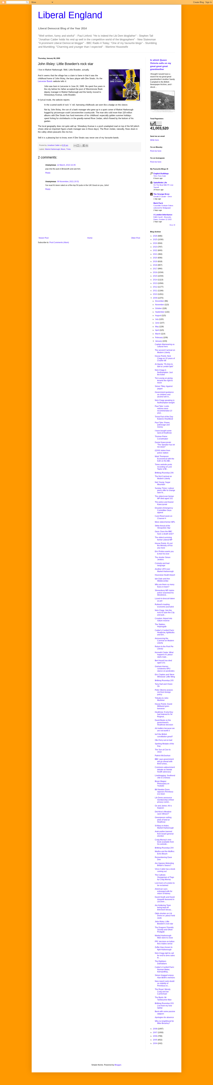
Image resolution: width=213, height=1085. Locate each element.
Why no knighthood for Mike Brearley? (164, 1022)
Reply (47, 173)
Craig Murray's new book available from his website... (164, 842)
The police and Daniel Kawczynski (164, 503)
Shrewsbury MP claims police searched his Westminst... (164, 592)
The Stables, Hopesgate (161, 625)
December (160, 301)
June (157, 323)
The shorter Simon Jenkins (162, 558)
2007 (155, 1032)
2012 (155, 287)
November (160, 305)
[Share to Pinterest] (86, 145)
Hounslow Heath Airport (165, 575)
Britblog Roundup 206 (164, 473)
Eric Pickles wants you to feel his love (164, 552)
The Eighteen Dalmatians (161, 962)
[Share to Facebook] (83, 145)
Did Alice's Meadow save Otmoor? (163, 813)
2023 (155, 247)
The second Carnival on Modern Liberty (165, 351)
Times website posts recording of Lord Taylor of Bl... (163, 466)
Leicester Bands (45, 81)
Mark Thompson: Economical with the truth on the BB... (164, 458)
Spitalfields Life (160, 183)
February (159, 337)
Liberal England (70, 15)
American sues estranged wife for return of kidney (163, 891)
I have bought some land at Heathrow (163, 432)
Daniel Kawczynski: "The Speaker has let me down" (165, 444)
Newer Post (43, 238)
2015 (155, 276)
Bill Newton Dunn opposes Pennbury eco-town (164, 791)
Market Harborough (52, 149)
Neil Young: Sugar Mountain (162, 483)
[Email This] (75, 145)
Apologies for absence (164, 1017)
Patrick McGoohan (162, 755)
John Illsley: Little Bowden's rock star (164, 922)
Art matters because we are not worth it (165, 729)
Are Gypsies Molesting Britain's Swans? (164, 864)
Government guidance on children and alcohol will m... (164, 394)
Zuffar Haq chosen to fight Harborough (163, 948)
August (158, 315)
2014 (155, 280)
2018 (155, 265)
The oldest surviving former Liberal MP (163, 538)
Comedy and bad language (162, 564)
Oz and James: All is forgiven (163, 807)
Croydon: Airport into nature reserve (163, 619)
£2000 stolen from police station (162, 451)
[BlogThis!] (78, 145)
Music (63, 149)
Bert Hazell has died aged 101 (163, 661)
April (157, 330)
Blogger (118, 1065)
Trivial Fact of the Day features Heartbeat (164, 418)
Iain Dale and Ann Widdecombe (162, 580)
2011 (155, 291)
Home (89, 238)
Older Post (135, 238)
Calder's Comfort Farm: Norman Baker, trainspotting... (164, 969)
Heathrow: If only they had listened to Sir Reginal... (164, 714)
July (157, 319)
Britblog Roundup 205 (164, 680)
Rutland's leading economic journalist (164, 605)
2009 (155, 298)
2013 (155, 283)
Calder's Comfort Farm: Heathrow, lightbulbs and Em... (164, 632)
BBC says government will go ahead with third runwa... (164, 761)
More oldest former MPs (165, 522)
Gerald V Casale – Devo (162, 196)
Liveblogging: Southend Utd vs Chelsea (165, 776)
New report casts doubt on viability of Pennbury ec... (164, 983)
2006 (155, 1036)
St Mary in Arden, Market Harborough (164, 827)
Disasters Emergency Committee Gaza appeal (164, 510)
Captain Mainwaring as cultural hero (164, 345)
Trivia (68, 149)
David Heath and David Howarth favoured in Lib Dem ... (165, 899)
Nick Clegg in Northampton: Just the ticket (164, 372)
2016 (155, 272)
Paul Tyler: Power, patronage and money (162, 425)
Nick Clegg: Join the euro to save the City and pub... (164, 612)
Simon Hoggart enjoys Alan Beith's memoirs (165, 976)
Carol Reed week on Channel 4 (163, 517)
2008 (155, 1029)
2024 (155, 243)
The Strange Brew (161, 194)
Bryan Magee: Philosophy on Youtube (162, 783)
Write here (154, 140)
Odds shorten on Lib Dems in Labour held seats (165, 915)
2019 (155, 261)
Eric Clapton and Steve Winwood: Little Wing (165, 675)
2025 (155, 239)
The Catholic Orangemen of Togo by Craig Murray (164, 877)
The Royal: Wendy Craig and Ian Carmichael (162, 991)
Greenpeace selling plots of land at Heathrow (163, 819)
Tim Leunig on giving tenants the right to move (164, 380)
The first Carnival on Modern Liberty (163, 477)
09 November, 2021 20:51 (68, 181)
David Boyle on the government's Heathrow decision (164, 722)
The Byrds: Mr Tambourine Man (163, 998)
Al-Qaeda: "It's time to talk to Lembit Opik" (164, 365)
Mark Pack (158, 203)
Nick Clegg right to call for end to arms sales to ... (165, 955)
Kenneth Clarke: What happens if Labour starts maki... (164, 654)
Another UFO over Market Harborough (164, 570)
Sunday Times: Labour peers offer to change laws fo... (165, 490)
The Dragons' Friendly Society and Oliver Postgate (164, 929)
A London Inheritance (162, 215)
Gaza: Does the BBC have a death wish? (164, 532)
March (158, 334)
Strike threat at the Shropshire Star (162, 527)
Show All (172, 225)
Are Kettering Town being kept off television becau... (163, 907)
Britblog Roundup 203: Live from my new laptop (164, 1005)
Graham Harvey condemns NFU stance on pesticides (164, 668)
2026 (155, 236)
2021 (155, 254)
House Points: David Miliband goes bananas (163, 706)
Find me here (155, 151)
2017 (155, 269)
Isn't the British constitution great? (164, 735)
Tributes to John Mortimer (161, 699)
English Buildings (161, 173)
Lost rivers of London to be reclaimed (165, 884)
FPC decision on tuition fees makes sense (164, 942)
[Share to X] (80, 145)
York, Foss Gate (159, 176)
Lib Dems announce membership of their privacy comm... (164, 800)
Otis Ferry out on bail (163, 740)
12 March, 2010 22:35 (66, 165)
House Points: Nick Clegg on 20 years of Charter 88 (165, 358)
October (158, 308)
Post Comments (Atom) (59, 242)
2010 (155, 294)
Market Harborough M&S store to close (164, 936)
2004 (155, 1043)
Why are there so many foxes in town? (164, 585)
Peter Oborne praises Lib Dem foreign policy (164, 692)
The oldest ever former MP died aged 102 (164, 497)
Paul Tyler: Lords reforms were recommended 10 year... (163, 409)
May (157, 327)
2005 (155, 1040)
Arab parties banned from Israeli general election (164, 833)
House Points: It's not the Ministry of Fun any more (164, 545)
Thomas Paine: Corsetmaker (161, 437)
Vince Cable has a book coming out (165, 870)
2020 (155, 258)
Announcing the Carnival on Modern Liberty (164, 640)
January (158, 341)
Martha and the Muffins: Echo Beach (165, 852)
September (160, 312)
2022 (155, 250)
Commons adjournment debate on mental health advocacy (165, 769)
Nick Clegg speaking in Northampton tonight (164, 401)
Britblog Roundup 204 (164, 848)
